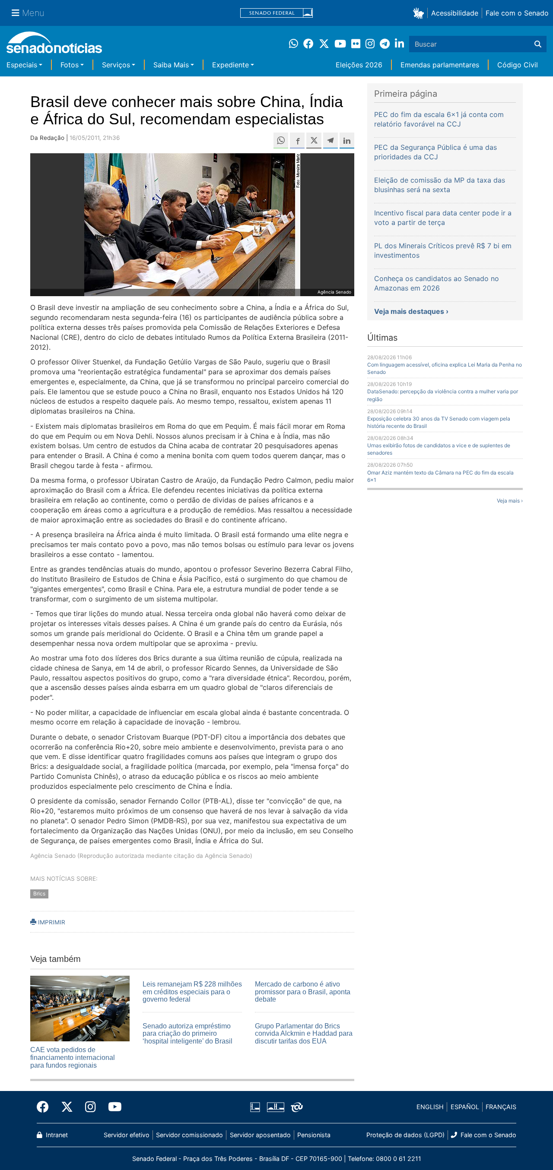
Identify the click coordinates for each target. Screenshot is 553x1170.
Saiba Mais (171, 64)
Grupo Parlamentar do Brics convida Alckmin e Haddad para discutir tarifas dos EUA (304, 1033)
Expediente (230, 64)
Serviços (116, 64)
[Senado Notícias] (54, 46)
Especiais (21, 64)
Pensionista (314, 1134)
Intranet (56, 1134)
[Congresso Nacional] (276, 1106)
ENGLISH (430, 1106)
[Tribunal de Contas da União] (297, 1106)
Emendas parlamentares (439, 64)
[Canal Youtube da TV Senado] (112, 1107)
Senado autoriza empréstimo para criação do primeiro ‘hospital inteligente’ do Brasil (187, 1033)
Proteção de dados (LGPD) (405, 1134)
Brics (39, 893)
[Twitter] (67, 1107)
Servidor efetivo (126, 1134)
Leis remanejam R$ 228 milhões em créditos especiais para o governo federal (192, 991)
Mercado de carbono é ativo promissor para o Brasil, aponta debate (302, 991)
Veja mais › (510, 500)
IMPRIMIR (50, 922)
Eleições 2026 (359, 64)
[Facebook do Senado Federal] (46, 1107)
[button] (420, 13)
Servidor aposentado (260, 1134)
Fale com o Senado (517, 13)
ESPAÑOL (465, 1106)
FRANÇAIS (501, 1106)
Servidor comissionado (189, 1134)
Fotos (69, 64)
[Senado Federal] (276, 13)
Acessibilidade (454, 13)
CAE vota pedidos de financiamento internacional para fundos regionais (72, 1057)
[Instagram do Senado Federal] (90, 1107)
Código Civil (517, 64)
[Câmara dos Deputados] (255, 1106)
